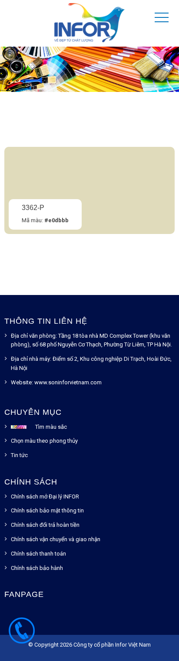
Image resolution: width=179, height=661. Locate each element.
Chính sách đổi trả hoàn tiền (45, 525)
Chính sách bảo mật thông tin (47, 510)
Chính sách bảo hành (37, 568)
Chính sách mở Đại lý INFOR (45, 496)
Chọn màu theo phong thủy (44, 440)
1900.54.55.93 (21, 634)
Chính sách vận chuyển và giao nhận (55, 539)
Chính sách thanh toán (38, 553)
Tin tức (19, 455)
